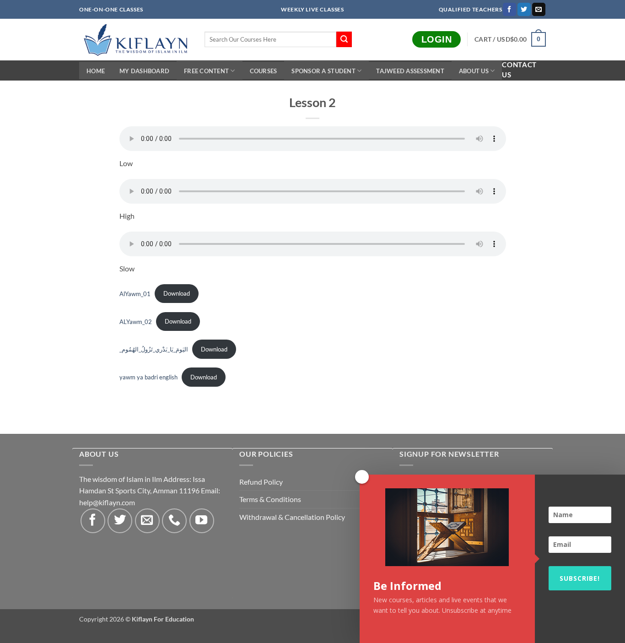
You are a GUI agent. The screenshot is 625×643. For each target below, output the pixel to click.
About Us (474, 71)
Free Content (206, 71)
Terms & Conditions (270, 499)
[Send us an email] (538, 9)
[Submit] (344, 39)
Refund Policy (261, 481)
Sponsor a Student (323, 71)
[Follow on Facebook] (509, 9)
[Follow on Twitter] (524, 9)
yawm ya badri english (148, 377)
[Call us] (174, 520)
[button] (510, 39)
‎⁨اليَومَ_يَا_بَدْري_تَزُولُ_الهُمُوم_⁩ (153, 349)
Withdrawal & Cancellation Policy (292, 517)
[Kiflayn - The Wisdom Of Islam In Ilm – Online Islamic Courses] (135, 39)
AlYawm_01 (135, 293)
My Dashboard (144, 71)
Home (95, 71)
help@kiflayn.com (107, 502)
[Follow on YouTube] (201, 520)
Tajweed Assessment (410, 71)
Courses (263, 71)
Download (176, 293)
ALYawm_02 (135, 321)
